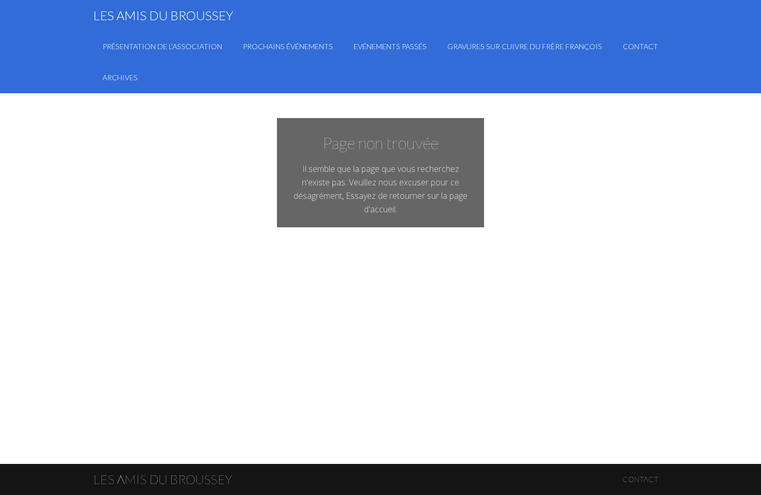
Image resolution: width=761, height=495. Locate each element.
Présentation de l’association (162, 46)
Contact (640, 46)
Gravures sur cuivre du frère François (524, 46)
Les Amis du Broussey (163, 15)
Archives (120, 77)
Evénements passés (390, 46)
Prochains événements (288, 46)
